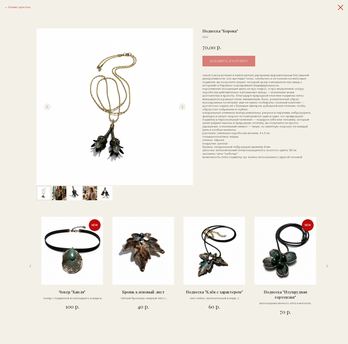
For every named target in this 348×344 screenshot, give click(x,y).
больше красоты (19, 7)
